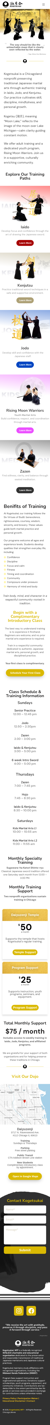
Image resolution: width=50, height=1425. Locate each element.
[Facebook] (31, 1311)
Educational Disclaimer (14, 1401)
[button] (43, 4)
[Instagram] (19, 1311)
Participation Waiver (28, 1398)
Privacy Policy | (10, 1398)
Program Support (25, 1007)
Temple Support (25, 952)
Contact (31, 1401)
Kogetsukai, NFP (16, 1410)
